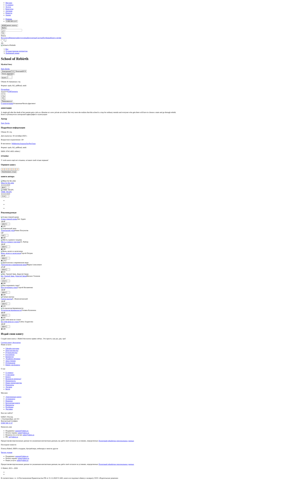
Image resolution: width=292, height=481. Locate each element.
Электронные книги (13, 397)
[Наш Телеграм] (6, 474)
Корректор (9, 357)
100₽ (4, 224)
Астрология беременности (11, 310)
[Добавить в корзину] (10, 77)
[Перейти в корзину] (5, 41)
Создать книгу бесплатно (11, 343)
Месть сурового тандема (10, 242)
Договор (8, 387)
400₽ (4, 315)
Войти (4, 28)
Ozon (34, 144)
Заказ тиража (10, 361)
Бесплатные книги (12, 403)
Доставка (9, 409)
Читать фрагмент (8, 74)
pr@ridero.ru (13, 437)
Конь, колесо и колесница (11, 253)
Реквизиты (9, 385)
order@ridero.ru (28, 435)
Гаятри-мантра (6, 299)
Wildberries (16, 144)
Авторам (8, 11)
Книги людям (56, 38)
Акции (8, 15)
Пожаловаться (7, 101)
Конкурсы (9, 9)
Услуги (8, 7)
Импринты (13, 38)
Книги (8, 377)
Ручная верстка (11, 353)
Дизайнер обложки (12, 359)
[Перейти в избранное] (2, 41)
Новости (8, 13)
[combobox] (146, 30)
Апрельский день (7, 230)
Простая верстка (11, 350)
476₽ (4, 270)
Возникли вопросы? (13, 379)
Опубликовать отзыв (9, 172)
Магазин (8, 3)
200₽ (4, 247)
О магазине (9, 375)
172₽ (4, 281)
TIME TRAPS (6, 192)
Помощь (8, 19)
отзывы (10, 103)
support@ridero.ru (21, 431)
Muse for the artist (7, 183)
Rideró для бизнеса (12, 365)
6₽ (3, 235)
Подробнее (5, 89)
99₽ (3, 187)
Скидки (40, 38)
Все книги (5, 38)
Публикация (10, 363)
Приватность (10, 381)
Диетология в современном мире (14, 265)
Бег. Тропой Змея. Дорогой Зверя (14, 276)
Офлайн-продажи (12, 348)
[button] (146, 33)
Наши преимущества (13, 383)
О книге (4, 103)
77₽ (3, 196)
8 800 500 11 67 (7, 423)
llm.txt (7, 389)
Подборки (47, 38)
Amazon (23, 144)
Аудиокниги (10, 399)
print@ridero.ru (23, 433)
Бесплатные (32, 38)
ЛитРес (29, 144)
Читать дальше (6, 452)
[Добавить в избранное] (3, 94)
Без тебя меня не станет (10, 322)
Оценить (14, 91)
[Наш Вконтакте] (6, 472)
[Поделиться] (3, 98)
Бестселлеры (22, 38)
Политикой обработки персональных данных (116, 441)
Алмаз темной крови (9, 219)
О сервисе (9, 5)
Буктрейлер (9, 355)
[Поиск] (3, 33)
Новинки (9, 401)
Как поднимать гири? (9, 287)
